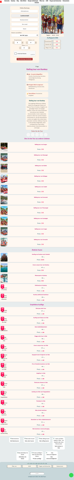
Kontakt (37, 2)
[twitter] (34, 470)
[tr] (28, 463)
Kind (31, 40)
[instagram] (41, 470)
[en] (30, 463)
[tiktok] (32, 470)
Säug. (25, 45)
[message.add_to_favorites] (62, 32)
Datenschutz (66, 0)
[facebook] (39, 470)
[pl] (38, 463)
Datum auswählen (16, 32)
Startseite (6, 0)
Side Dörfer (23, 0)
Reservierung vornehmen (25, 59)
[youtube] (37, 470)
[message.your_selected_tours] (1, 2)
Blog (18, 0)
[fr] (43, 463)
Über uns (42, 0)
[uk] (45, 463)
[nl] (41, 463)
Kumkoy (13, 0)
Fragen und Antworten (55, 0)
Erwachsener (18, 40)
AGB (47, 0)
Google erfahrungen (33, 0)
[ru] (33, 463)
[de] (36, 463)
